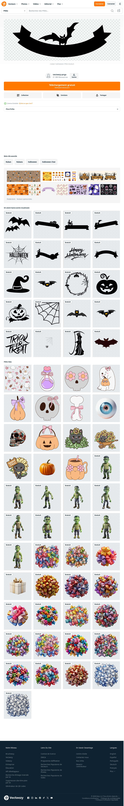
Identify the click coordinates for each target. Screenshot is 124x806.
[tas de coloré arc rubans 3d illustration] (106, 615)
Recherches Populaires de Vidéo (50, 776)
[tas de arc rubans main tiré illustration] (106, 645)
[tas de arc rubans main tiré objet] (47, 645)
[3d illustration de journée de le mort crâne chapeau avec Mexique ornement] (17, 437)
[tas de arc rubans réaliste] (47, 615)
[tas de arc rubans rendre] (77, 645)
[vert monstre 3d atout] (77, 526)
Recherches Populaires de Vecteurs (50, 765)
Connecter (109, 4)
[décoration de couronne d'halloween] (77, 283)
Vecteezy (8, 757)
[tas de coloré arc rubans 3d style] (106, 585)
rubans (19, 161)
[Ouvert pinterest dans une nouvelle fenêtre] (40, 797)
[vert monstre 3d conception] (17, 526)
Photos (24, 4)
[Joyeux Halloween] (17, 253)
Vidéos (36, 4)
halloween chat (48, 161)
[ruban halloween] (47, 224)
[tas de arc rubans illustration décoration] (17, 645)
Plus (59, 4)
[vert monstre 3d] (47, 496)
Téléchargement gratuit (61, 85)
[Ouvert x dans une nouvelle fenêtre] (48, 797)
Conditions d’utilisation (88, 797)
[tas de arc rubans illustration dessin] (77, 615)
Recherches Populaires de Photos (50, 770)
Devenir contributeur (80, 765)
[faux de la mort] (77, 342)
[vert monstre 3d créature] (106, 526)
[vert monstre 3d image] (47, 526)
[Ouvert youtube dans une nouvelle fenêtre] (52, 797)
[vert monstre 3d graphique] (106, 467)
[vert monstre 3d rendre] (77, 496)
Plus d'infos (10, 108)
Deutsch (111, 764)
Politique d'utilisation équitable (105, 799)
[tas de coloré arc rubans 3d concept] (77, 585)
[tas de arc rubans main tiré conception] (106, 674)
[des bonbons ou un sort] (17, 342)
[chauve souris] (106, 342)
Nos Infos (78, 760)
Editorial (47, 4)
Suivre (73, 76)
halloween (32, 161)
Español (111, 757)
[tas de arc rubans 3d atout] (17, 615)
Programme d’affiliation (49, 760)
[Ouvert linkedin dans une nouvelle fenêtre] (36, 797)
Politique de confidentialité (108, 797)
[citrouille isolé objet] (47, 467)
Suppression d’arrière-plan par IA (16, 781)
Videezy (8, 760)
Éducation (9, 767)
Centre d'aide (80, 753)
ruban (8, 161)
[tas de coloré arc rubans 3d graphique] (77, 674)
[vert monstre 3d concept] (17, 556)
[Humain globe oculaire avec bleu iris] (106, 407)
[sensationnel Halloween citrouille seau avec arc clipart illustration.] (47, 437)
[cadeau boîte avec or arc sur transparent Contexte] (17, 585)
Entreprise (9, 764)
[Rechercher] (110, 10)
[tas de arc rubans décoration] (17, 674)
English (111, 753)
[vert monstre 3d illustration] (17, 496)
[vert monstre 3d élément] (106, 496)
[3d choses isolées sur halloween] (47, 342)
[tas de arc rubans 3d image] (106, 556)
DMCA (42, 757)
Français (111, 767)
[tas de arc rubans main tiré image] (17, 704)
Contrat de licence (47, 753)
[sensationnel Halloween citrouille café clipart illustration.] (77, 467)
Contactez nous (81, 757)
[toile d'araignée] (47, 313)
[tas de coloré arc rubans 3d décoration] (47, 585)
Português (112, 760)
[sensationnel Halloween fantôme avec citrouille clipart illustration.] (106, 378)
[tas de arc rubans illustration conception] (77, 556)
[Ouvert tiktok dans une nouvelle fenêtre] (44, 797)
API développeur (12, 771)
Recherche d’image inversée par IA (13, 775)
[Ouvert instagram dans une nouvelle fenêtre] (32, 797)
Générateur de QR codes (15, 785)
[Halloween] (17, 224)
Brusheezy (9, 753)
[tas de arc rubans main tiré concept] (47, 556)
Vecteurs (12, 4)
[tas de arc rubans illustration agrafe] (47, 674)
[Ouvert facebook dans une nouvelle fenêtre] (28, 797)
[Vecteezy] (3, 3)
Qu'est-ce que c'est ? (26, 103)
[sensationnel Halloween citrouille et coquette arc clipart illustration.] (17, 407)
